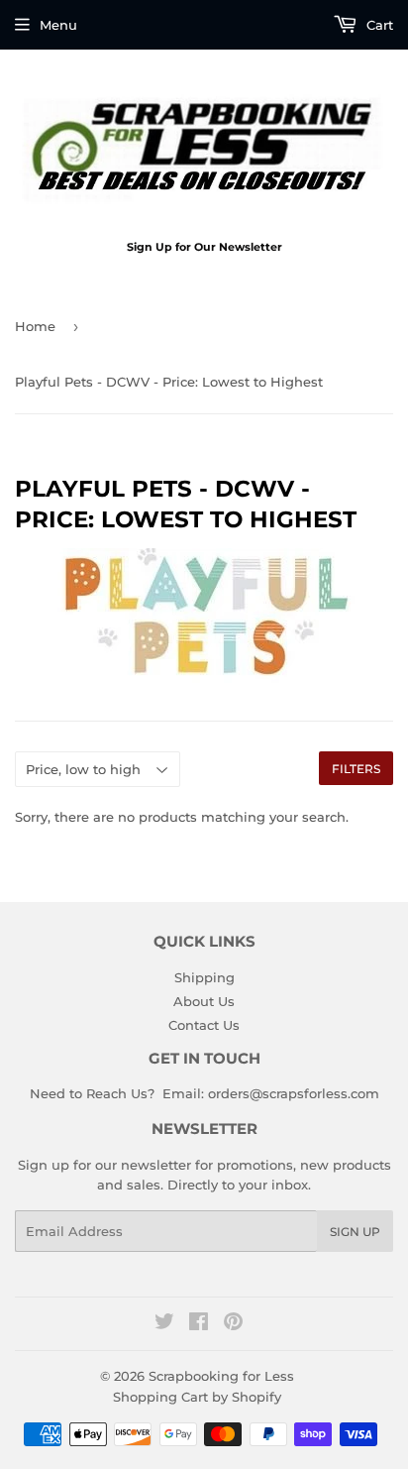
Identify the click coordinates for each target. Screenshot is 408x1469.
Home (35, 326)
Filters (356, 768)
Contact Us (204, 1025)
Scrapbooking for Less (221, 1376)
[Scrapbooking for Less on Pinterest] (233, 1324)
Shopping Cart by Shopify (197, 1397)
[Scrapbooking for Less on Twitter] (164, 1324)
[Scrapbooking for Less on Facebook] (198, 1324)
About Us (204, 1001)
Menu (58, 25)
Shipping (204, 977)
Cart (377, 25)
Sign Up (355, 1231)
